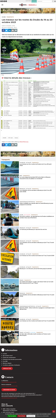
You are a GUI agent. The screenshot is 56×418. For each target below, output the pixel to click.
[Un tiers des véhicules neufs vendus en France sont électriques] (10, 337)
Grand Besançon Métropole (27, 201)
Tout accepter (12, 416)
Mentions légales (7, 363)
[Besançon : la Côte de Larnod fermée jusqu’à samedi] (10, 272)
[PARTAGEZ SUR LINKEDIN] (9, 30)
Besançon (22, 188)
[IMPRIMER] (15, 30)
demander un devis (9, 389)
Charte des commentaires (9, 357)
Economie (33, 332)
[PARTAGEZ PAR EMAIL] (12, 30)
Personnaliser (31, 416)
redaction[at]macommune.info (8, 382)
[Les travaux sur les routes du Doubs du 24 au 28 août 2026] (10, 167)
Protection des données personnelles (12, 359)
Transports (10, 17)
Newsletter (7, 368)
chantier (4, 137)
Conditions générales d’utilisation (11, 365)
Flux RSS (5, 361)
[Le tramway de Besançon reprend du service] (10, 233)
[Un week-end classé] (10, 285)
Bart (21, 175)
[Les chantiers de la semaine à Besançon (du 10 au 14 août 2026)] (10, 298)
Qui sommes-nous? (8, 355)
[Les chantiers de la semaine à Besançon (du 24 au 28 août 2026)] (10, 193)
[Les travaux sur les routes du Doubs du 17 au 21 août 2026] (10, 259)
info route (10, 137)
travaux (16, 137)
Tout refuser (21, 416)
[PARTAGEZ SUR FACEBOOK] (3, 30)
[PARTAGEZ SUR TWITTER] (6, 30)
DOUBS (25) (22, 162)
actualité (28, 162)
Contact (5, 353)
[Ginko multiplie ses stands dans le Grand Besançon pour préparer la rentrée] (10, 206)
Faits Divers (27, 214)
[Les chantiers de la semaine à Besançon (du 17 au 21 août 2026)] (10, 246)
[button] (52, 1)
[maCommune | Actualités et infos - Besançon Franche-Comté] (23, 4)
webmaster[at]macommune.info (9, 398)
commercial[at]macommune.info (9, 386)
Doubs (4, 17)
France (21, 280)
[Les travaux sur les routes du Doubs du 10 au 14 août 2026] (10, 324)
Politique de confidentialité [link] (42, 416)
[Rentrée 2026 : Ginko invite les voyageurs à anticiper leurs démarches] (10, 311)
